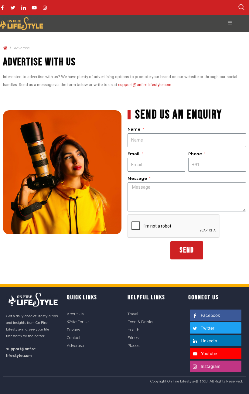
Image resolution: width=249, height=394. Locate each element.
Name (135, 129)
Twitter (207, 328)
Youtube (208, 353)
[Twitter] (13, 7)
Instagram (210, 366)
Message (138, 178)
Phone (195, 153)
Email (134, 153)
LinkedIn (208, 340)
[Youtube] (34, 7)
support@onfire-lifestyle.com (144, 84)
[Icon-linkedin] (23, 7)
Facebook (210, 315)
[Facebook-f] (2, 7)
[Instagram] (45, 7)
